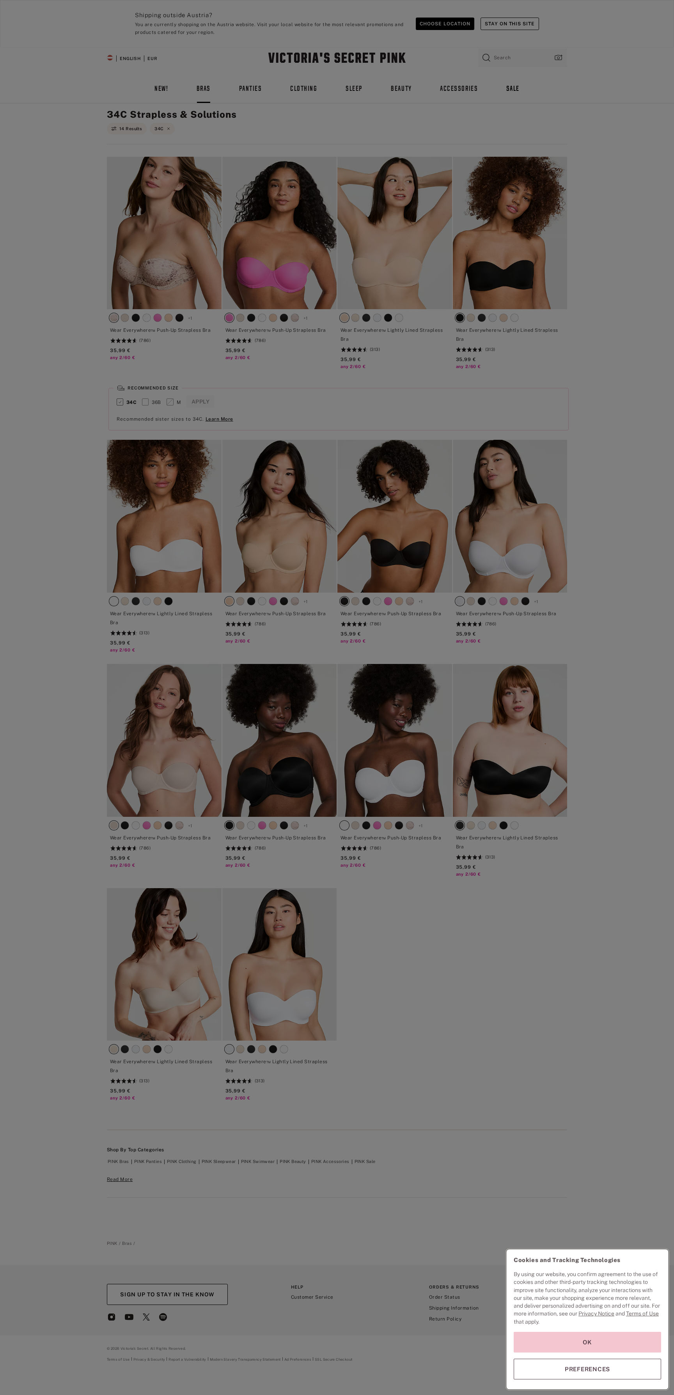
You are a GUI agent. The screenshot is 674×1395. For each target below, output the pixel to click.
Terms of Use (642, 1313)
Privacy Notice (596, 1313)
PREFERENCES (587, 1369)
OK (587, 1342)
